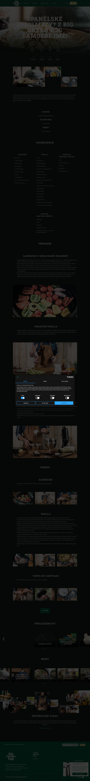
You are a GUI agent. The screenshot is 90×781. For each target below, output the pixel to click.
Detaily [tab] (45, 381)
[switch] (37, 398)
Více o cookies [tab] (64, 381)
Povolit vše (64, 403)
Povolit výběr (45, 403)
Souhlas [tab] (25, 381)
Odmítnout (26, 403)
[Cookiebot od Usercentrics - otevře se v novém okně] (67, 377)
